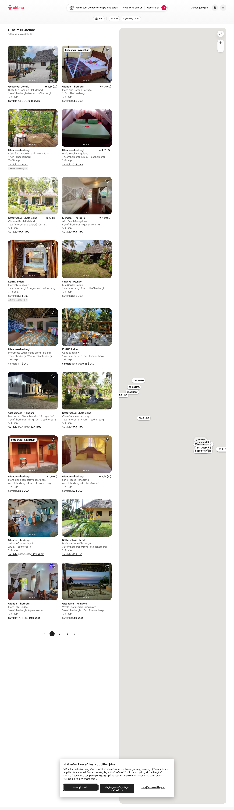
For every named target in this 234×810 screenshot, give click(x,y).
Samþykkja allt (80, 787)
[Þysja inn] (220, 43)
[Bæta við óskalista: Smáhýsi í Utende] (107, 244)
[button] (13, 100)
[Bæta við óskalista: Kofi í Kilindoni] (53, 244)
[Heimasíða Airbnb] (16, 7)
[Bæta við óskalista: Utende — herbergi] (107, 49)
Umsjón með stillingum (153, 787)
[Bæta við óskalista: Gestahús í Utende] (53, 49)
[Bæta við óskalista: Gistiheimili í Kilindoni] (107, 566)
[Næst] (75, 633)
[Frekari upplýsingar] (31, 34)
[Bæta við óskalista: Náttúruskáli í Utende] (107, 503)
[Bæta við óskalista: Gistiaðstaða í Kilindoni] (53, 376)
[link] (45, 633)
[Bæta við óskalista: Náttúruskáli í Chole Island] (53, 181)
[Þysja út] (220, 49)
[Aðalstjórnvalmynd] (223, 7)
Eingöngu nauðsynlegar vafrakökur (117, 789)
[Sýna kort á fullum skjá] (220, 34)
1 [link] (52, 633)
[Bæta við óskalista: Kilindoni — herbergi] (107, 181)
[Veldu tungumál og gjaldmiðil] (215, 7)
